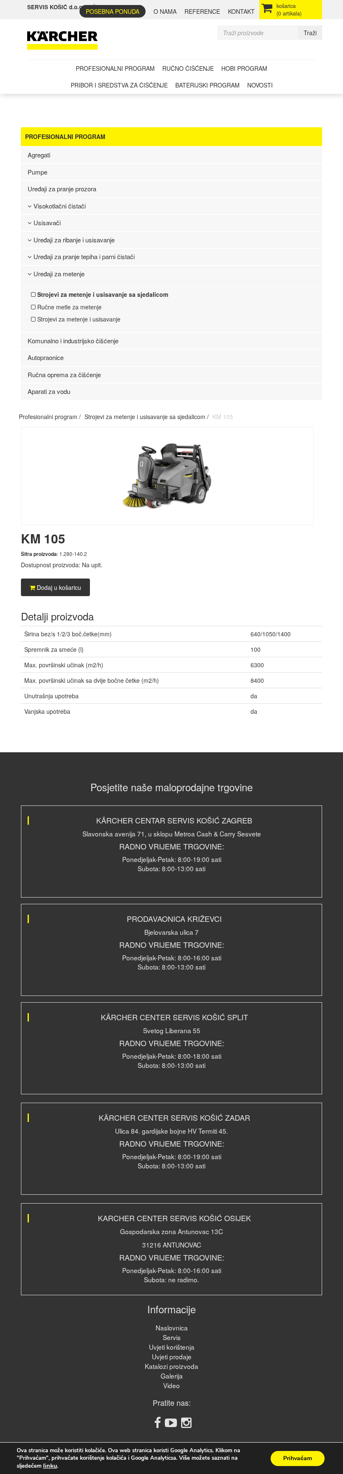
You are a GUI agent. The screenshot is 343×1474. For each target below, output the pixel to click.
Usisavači (46, 222)
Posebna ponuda (112, 11)
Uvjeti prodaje (172, 1356)
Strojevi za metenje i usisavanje (78, 319)
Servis (172, 1337)
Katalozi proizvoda (171, 1366)
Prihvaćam (297, 1458)
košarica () (289, 9)
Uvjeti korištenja (172, 1346)
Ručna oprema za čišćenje (64, 374)
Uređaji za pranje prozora (62, 188)
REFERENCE (202, 11)
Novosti (260, 85)
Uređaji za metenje (58, 273)
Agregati (39, 154)
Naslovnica (172, 1327)
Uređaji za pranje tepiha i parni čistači (83, 256)
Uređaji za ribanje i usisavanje (73, 239)
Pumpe (37, 171)
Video (171, 1385)
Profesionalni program (115, 68)
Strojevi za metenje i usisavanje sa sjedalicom (102, 294)
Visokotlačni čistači (59, 205)
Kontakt (241, 11)
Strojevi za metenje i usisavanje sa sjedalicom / (146, 416)
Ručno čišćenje (188, 68)
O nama (165, 11)
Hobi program (244, 68)
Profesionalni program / (50, 416)
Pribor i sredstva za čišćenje (119, 85)
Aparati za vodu (49, 391)
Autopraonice (46, 357)
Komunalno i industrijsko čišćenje (73, 340)
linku (50, 1465)
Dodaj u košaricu (58, 587)
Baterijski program (207, 85)
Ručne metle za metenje (69, 307)
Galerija (172, 1375)
